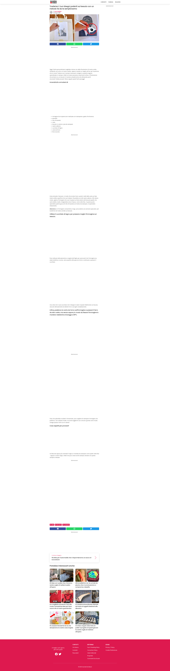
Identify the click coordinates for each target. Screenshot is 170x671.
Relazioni (117, 2)
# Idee (52, 524)
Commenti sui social (93, 658)
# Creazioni (66, 524)
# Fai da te (58, 524)
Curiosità (103, 2)
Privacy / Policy (110, 647)
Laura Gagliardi (57, 11)
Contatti (75, 650)
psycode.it (75, 653)
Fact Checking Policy (93, 647)
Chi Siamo (76, 647)
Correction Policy (92, 650)
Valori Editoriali (91, 653)
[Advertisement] (74, 57)
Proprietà (90, 656)
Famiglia (110, 2)
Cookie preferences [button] (111, 650)
